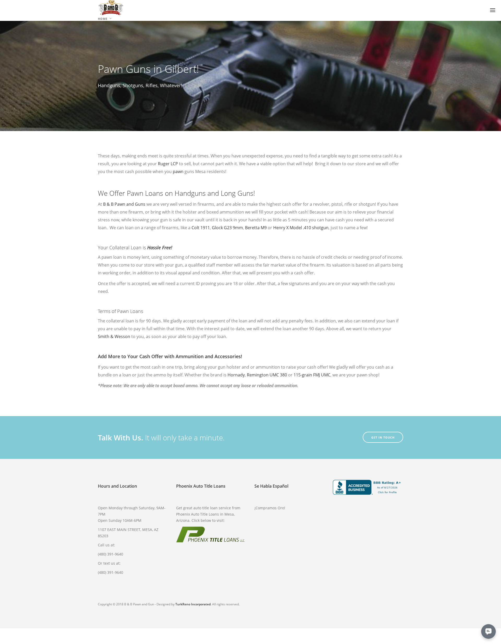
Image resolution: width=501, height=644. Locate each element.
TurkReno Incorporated (193, 604)
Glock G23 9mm (227, 228)
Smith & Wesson (114, 336)
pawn (178, 171)
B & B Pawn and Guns (124, 204)
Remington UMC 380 (267, 375)
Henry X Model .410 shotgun (301, 228)
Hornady (236, 375)
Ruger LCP (168, 164)
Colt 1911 (201, 228)
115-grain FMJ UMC (312, 375)
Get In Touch (383, 437)
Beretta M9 (256, 228)
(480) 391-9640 (110, 554)
